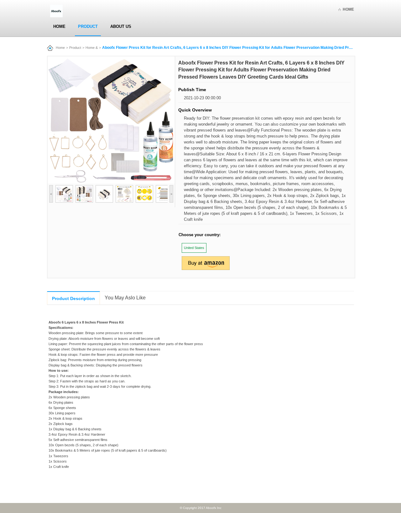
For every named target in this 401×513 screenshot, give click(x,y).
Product (88, 26)
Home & (92, 47)
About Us (120, 26)
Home (348, 9)
